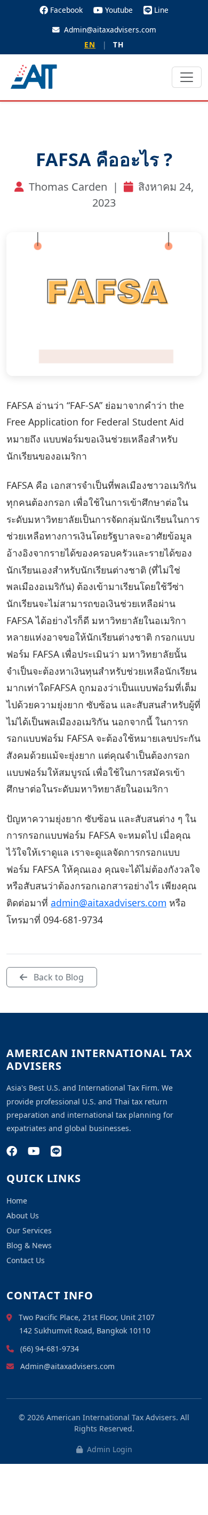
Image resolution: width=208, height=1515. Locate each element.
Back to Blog (57, 977)
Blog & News (29, 1245)
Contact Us (25, 1260)
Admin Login (108, 1449)
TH (118, 44)
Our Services (29, 1230)
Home (16, 1200)
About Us (22, 1215)
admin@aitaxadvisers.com (108, 902)
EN (89, 44)
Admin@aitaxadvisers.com (110, 29)
